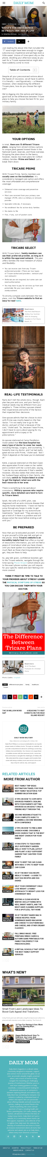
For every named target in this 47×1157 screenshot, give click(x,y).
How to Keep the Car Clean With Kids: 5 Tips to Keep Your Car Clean (29, 864)
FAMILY (4, 24)
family (27, 684)
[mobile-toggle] (4, 3)
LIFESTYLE (20, 24)
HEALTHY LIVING (29, 24)
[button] (44, 3)
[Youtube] (39, 1136)
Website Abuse (18, 1150)
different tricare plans (16, 684)
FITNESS (7, 891)
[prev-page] (3, 960)
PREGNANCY (22, 1041)
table (18, 301)
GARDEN (7, 848)
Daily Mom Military (10, 34)
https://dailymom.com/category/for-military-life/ (24, 741)
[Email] (36, 697)
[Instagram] (14, 1136)
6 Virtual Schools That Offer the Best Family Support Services (29, 952)
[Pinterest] (15, 697)
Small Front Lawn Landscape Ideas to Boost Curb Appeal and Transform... (22, 1010)
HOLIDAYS (8, 938)
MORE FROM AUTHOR (22, 779)
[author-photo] (23, 734)
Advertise (15, 1148)
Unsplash (17, 677)
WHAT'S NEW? (14, 972)
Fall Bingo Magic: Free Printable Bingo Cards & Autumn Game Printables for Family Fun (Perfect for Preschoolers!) (29, 939)
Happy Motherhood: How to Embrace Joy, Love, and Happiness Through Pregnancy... (29, 1037)
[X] (10, 697)
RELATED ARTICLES (18, 774)
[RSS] (26, 1136)
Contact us (29, 1150)
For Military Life (12, 24)
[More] (28, 41)
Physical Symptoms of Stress (24, 582)
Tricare (5, 687)
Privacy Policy (26, 1148)
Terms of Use (37, 1148)
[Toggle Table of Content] (33, 70)
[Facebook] (4, 697)
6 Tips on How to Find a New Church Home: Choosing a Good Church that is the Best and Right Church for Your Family (29, 833)
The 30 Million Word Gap (12, 712)
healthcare (35, 684)
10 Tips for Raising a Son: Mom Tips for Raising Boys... (29, 1025)
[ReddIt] (31, 697)
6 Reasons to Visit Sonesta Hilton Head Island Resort (34, 713)
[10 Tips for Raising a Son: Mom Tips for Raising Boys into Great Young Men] (8, 1028)
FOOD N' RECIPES (7, 877)
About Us (6, 1148)
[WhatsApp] (20, 697)
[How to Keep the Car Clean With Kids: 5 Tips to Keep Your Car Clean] (8, 865)
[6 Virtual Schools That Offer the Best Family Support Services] (8, 952)
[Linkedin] (25, 697)
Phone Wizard (20, 563)
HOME (6, 904)
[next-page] (7, 960)
